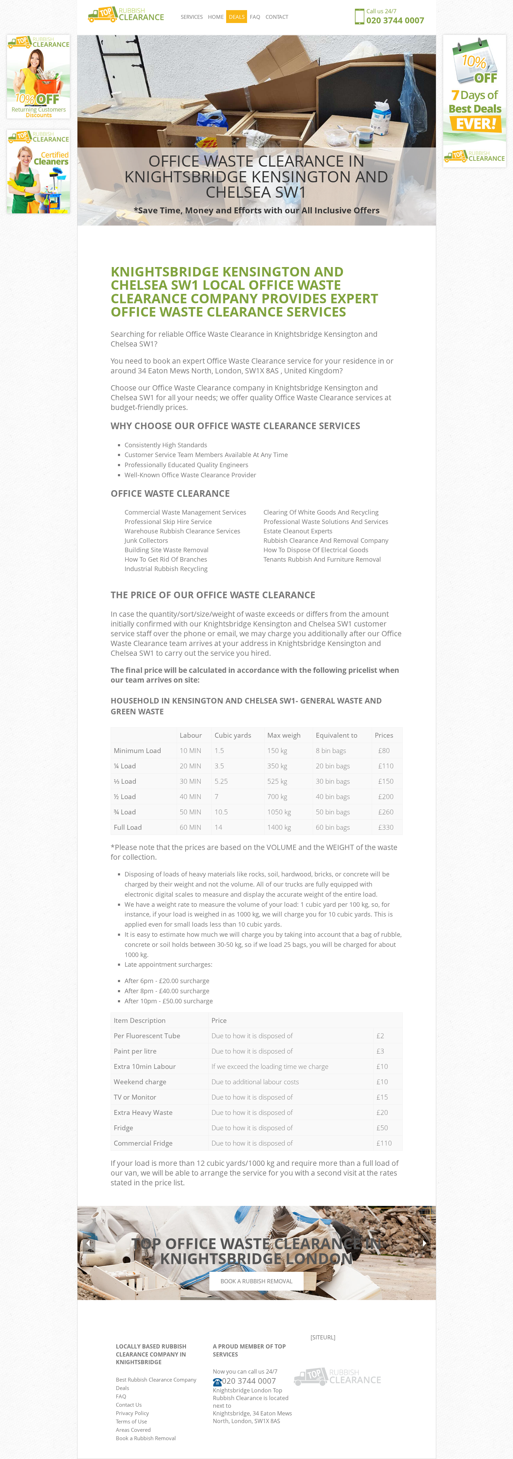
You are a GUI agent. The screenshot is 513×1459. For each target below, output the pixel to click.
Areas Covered (133, 1429)
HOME (216, 16)
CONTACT (277, 16)
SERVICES (192, 16)
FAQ (255, 16)
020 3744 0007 (395, 20)
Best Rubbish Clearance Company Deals (156, 1383)
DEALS (237, 16)
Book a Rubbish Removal (256, 1281)
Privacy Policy (132, 1412)
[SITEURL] (323, 1337)
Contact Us (129, 1404)
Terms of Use (131, 1421)
